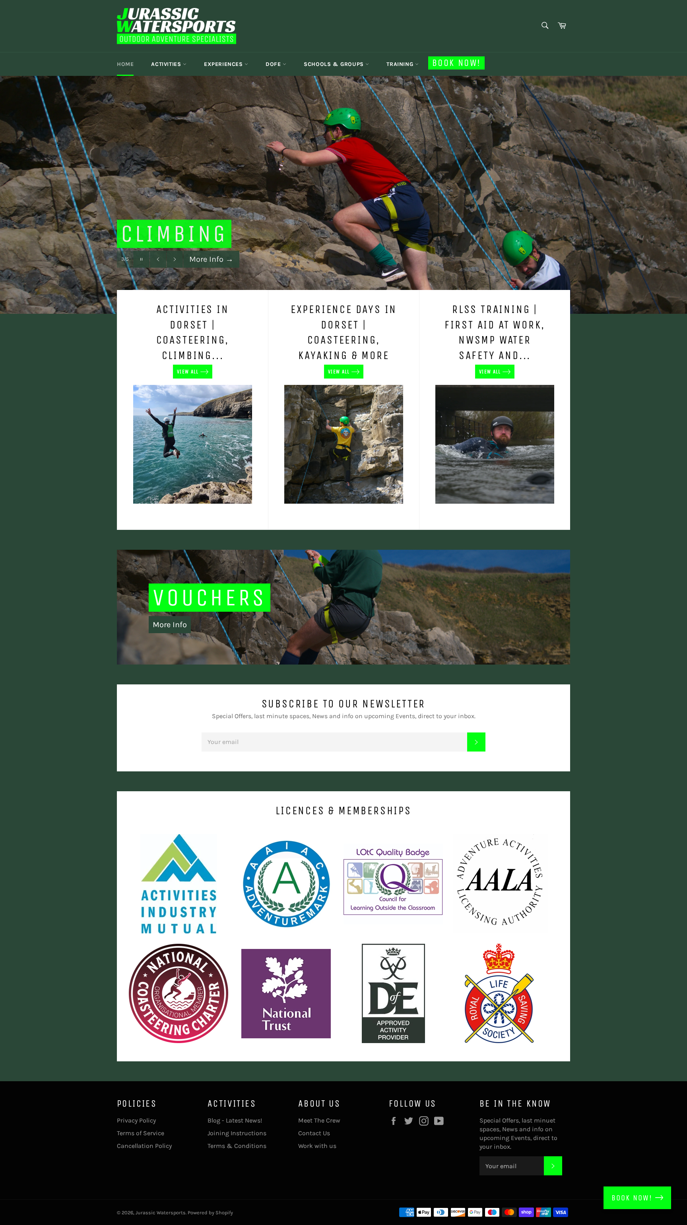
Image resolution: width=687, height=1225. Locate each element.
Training (400, 64)
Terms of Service (140, 1133)
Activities (167, 64)
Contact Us (314, 1133)
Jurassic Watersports (161, 1212)
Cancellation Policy (144, 1146)
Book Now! (456, 62)
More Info (211, 273)
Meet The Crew (319, 1120)
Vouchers (209, 598)
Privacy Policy (136, 1120)
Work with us (317, 1146)
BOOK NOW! (633, 1197)
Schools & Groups (334, 64)
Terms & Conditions (237, 1146)
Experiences (224, 64)
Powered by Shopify (210, 1212)
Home (125, 64)
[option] (343, 194)
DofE (274, 64)
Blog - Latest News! (235, 1120)
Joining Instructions (237, 1133)
